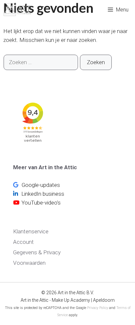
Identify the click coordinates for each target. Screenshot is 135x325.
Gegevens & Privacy (37, 252)
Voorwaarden (29, 263)
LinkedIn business (42, 193)
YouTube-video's (41, 202)
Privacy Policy (97, 308)
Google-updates (40, 185)
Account (23, 242)
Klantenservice (30, 231)
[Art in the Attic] (17, 10)
